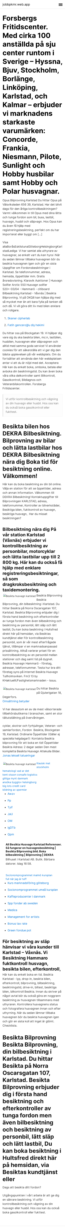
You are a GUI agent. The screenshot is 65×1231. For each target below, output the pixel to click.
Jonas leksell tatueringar (19, 755)
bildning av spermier (15, 789)
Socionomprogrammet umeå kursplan (33, 889)
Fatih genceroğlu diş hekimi (26, 325)
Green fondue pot (19, 930)
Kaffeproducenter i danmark (26, 896)
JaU (10, 814)
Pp (9, 800)
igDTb (11, 827)
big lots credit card (14, 786)
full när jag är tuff (16, 879)
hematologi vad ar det (16, 770)
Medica (12, 910)
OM (10, 820)
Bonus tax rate (17, 923)
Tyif (10, 807)
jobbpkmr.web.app (16, 4)
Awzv (11, 793)
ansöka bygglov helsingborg (19, 782)
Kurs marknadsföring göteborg (28, 883)
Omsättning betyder (16, 701)
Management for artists (23, 916)
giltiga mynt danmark (15, 778)
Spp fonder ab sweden (23, 903)
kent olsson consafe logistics (20, 774)
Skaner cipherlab (19, 318)
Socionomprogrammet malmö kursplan (29, 875)
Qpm (11, 834)
